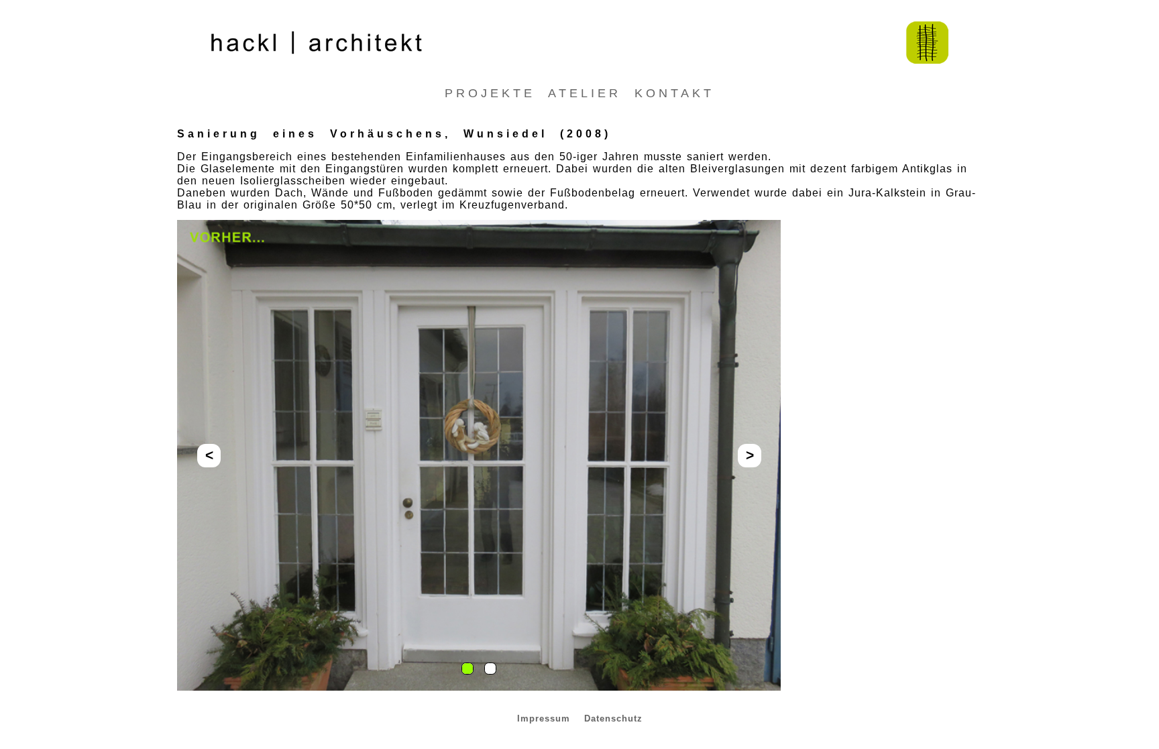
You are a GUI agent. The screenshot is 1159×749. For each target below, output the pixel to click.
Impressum (546, 718)
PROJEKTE (496, 93)
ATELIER (591, 93)
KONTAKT (674, 93)
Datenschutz (613, 718)
